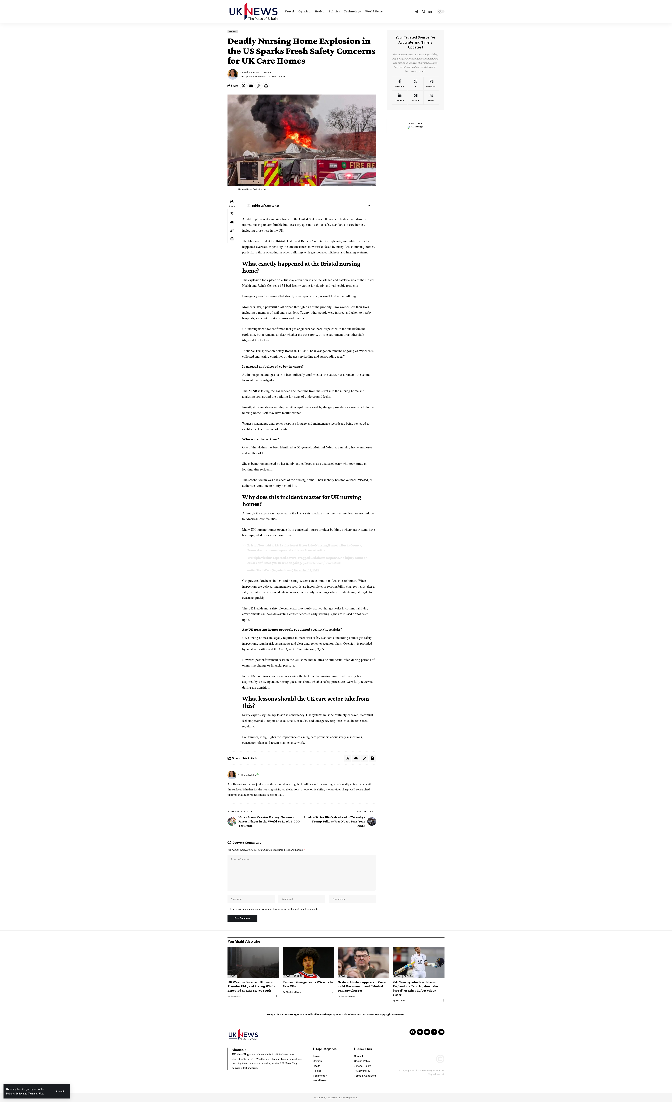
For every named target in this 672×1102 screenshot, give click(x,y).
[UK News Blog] (253, 11)
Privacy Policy (14, 1093)
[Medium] (415, 98)
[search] (423, 11)
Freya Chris (236, 996)
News (233, 31)
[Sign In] (416, 11)
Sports (298, 976)
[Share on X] (243, 85)
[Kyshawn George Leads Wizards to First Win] (308, 962)
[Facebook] (399, 84)
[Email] (250, 85)
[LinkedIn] (399, 98)
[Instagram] (431, 84)
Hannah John (247, 72)
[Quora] (431, 98)
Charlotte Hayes (293, 992)
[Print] (266, 85)
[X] (415, 84)
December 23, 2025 (306, 570)
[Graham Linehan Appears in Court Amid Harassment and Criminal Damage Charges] (363, 962)
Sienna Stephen (348, 996)
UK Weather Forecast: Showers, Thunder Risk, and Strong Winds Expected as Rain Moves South (251, 986)
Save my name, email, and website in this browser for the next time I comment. (275, 909)
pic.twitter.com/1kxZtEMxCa (322, 563)
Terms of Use (35, 1093)
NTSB (252, 390)
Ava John (400, 1000)
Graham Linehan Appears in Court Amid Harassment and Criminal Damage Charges (362, 986)
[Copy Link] (258, 85)
